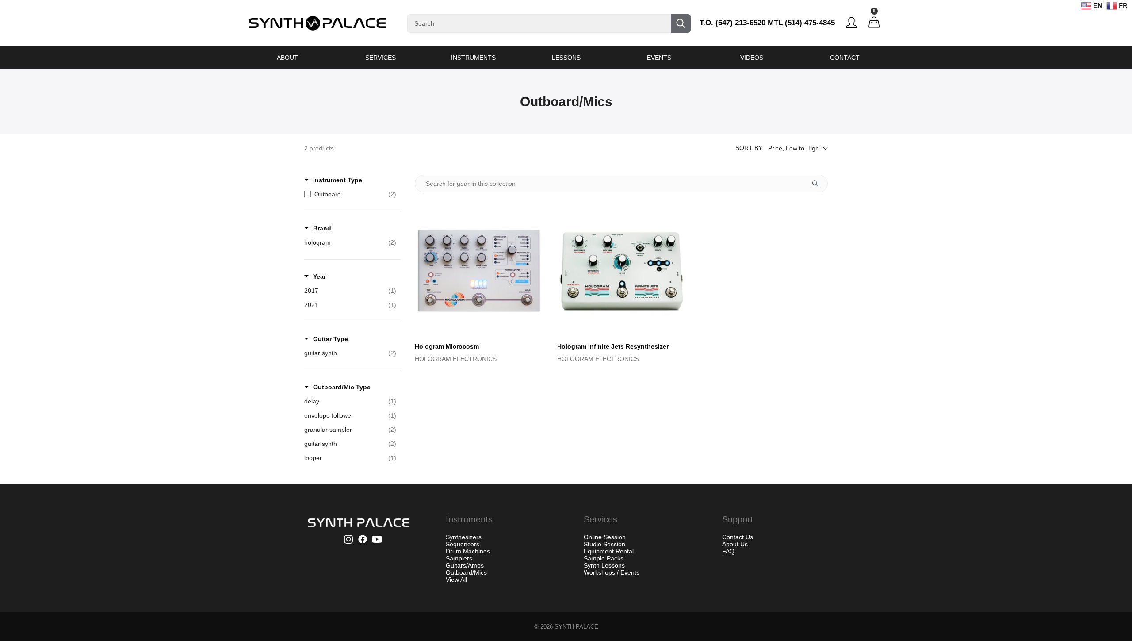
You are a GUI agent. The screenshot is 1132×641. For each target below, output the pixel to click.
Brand (322, 228)
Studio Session (604, 544)
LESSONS (566, 57)
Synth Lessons (604, 565)
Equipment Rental (609, 551)
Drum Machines (468, 551)
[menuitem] (287, 57)
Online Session (605, 537)
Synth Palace (576, 626)
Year (319, 276)
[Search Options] (818, 183)
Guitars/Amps (465, 565)
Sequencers (462, 544)
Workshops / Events (611, 572)
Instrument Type (337, 180)
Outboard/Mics (466, 572)
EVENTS (659, 57)
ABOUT (287, 57)
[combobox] (549, 23)
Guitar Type (330, 338)
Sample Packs (603, 558)
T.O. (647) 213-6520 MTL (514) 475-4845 (767, 23)
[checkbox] (350, 194)
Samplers (459, 558)
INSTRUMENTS (473, 57)
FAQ (728, 551)
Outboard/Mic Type (342, 387)
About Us (735, 544)
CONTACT (845, 57)
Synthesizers (464, 537)
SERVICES (380, 57)
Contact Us (737, 537)
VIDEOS (751, 57)
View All (456, 579)
